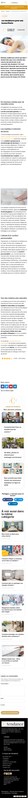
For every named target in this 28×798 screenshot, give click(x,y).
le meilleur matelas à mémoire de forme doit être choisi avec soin (13, 137)
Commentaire (5, 683)
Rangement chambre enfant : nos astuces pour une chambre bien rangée (12, 609)
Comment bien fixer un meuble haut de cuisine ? (12, 429)
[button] (25, 3)
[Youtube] (11, 386)
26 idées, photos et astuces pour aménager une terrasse (12, 455)
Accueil (2, 11)
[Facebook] (2, 386)
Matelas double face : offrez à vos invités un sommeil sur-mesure (11, 661)
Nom (2, 698)
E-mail (3, 705)
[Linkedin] (15, 386)
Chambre (8, 11)
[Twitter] (7, 386)
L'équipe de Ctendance (12, 406)
